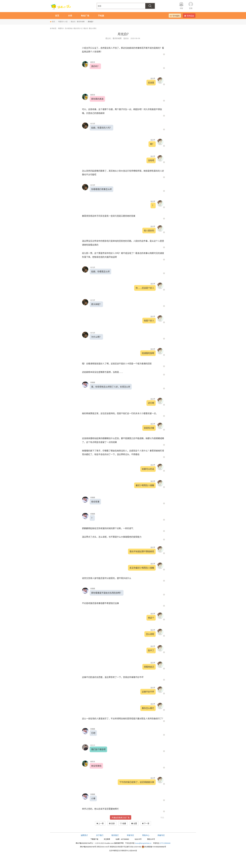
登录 (190, 8)
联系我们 (115, 835)
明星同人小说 (63, 21)
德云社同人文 (78, 28)
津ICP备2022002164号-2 (84, 843)
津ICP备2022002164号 (88, 847)
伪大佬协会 (69, 28)
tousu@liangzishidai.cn (143, 843)
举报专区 (130, 835)
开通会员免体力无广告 (121, 817)
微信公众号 (151, 839)
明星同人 (61, 28)
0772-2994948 (165, 843)
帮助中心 (145, 835)
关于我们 (99, 835)
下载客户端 (94, 839)
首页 (53, 21)
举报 (162, 817)
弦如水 (126, 38)
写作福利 (176, 15)
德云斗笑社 (92, 28)
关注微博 (107, 839)
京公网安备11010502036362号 (155, 847)
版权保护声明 (119, 843)
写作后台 (190, 15)
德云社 (85, 28)
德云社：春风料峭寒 (78, 21)
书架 (181, 8)
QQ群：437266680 (122, 839)
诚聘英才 (84, 835)
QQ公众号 (138, 839)
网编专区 (161, 835)
